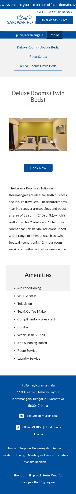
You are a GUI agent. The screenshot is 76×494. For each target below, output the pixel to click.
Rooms (54, 35)
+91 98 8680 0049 (60, 12)
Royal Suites (38, 56)
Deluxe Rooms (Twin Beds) (38, 66)
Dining (20, 455)
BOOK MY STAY (54, 20)
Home (12, 448)
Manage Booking (35, 462)
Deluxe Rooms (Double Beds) (38, 47)
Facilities (62, 455)
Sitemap (19, 475)
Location (7, 455)
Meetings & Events (40, 455)
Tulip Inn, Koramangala (27, 35)
